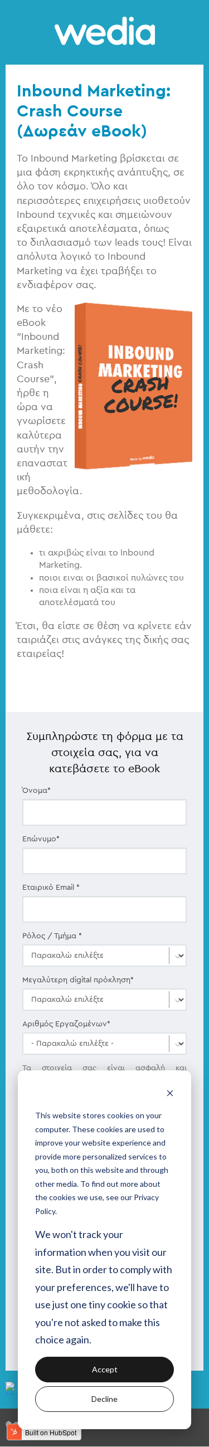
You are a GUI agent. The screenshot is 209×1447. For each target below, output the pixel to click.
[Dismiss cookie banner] (170, 1095)
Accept (105, 1369)
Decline (104, 1399)
